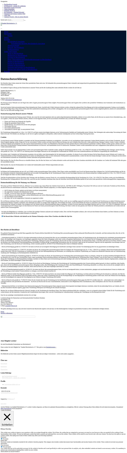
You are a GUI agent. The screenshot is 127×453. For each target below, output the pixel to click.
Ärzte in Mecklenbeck (15, 53)
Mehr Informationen (6, 408)
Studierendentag (13, 49)
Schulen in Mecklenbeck (16, 65)
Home (6, 31)
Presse (2, 311)
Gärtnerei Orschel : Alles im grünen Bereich (16, 17)
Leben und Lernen (10, 51)
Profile (10, 35)
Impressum (4, 366)
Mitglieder (8, 33)
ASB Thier (7, 15)
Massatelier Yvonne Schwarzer (12, 7)
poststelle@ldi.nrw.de (11, 306)
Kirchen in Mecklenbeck (16, 57)
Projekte (7, 39)
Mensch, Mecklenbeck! (16, 47)
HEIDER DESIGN (9, 10)
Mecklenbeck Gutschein (16, 41)
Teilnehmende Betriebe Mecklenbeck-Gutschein (28, 43)
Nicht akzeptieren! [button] (17, 408)
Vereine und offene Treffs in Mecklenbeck (22, 69)
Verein (6, 37)
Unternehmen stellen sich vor (12, 384)
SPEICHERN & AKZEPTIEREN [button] (10, 451)
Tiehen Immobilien (9, 9)
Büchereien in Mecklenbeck (17, 55)
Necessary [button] (3, 437)
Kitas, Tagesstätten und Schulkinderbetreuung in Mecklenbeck (29, 59)
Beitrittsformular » (51, 347)
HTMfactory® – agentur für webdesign (15, 6)
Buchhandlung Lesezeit (10, 4)
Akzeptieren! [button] (119, 407)
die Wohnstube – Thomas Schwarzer (14, 12)
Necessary (5, 439)
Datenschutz (4, 369)
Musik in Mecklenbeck (16, 61)
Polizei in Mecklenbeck (16, 63)
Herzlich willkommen (7, 313)
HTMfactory (11, 399)
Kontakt (7, 71)
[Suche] (24, 20)
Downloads (4, 363)
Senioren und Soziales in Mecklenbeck (21, 67)
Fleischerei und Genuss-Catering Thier (14, 13)
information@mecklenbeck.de (13, 100)
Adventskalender (13, 45)
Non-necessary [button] (5, 445)
